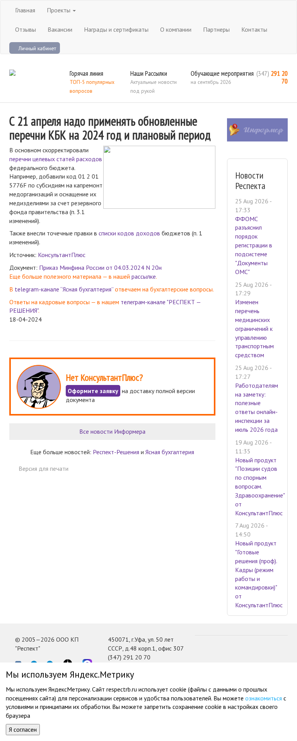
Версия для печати (43, 468)
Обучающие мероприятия (222, 73)
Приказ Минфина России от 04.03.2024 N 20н (100, 267)
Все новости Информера (112, 431)
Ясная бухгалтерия (169, 452)
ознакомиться (263, 698)
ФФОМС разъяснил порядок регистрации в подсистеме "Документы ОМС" (253, 245)
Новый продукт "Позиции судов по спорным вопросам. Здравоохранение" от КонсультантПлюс (260, 486)
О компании (175, 29)
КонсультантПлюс (61, 255)
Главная (25, 10)
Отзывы (25, 29)
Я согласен (23, 729)
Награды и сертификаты (116, 29)
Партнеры (216, 29)
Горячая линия (86, 73)
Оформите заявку (93, 391)
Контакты (254, 29)
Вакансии (60, 29)
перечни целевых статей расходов (55, 159)
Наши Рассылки (148, 73)
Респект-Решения (116, 452)
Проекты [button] (59, 10)
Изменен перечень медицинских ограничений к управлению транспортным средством (254, 328)
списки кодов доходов (129, 233)
